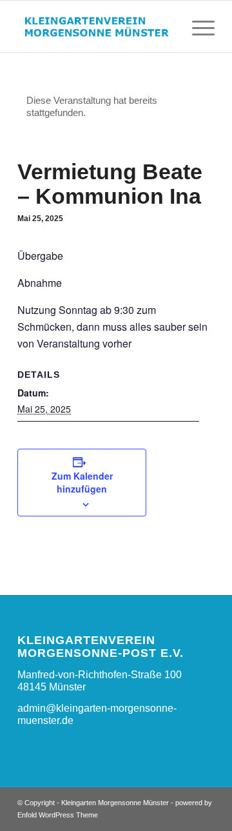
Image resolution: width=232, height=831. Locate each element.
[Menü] (197, 26)
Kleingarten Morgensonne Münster (115, 803)
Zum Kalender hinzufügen (82, 482)
